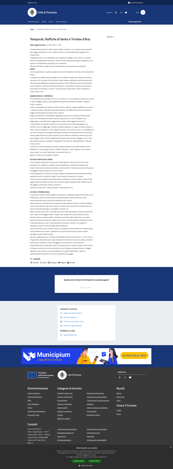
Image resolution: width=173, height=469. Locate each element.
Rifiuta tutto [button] (94, 461)
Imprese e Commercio (64, 404)
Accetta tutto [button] (79, 461)
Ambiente (90, 404)
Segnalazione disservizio (65, 433)
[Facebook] (115, 12)
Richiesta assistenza (64, 440)
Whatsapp (53, 262)
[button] (86, 466)
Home (32, 29)
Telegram (63, 262)
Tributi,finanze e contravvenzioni (98, 400)
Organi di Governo (34, 393)
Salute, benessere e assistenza (97, 408)
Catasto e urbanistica (64, 411)
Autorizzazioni (92, 411)
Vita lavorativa (62, 400)
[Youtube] (125, 12)
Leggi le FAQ (61, 436)
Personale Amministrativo (36, 411)
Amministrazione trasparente (97, 429)
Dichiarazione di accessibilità (96, 440)
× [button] (170, 447)
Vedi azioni (110, 37)
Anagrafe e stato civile (64, 393)
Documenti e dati (33, 415)
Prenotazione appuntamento (67, 429)
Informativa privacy (93, 433)
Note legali (90, 436)
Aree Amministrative (35, 397)
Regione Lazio (32, 2)
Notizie (119, 393)
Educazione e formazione (95, 393)
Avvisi (119, 400)
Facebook (35, 262)
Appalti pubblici (62, 408)
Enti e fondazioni (33, 404)
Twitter (44, 262)
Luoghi (119, 410)
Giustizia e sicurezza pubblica (97, 397)
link (106, 457)
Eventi (119, 414)
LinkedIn (72, 262)
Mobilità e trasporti (63, 418)
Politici (30, 408)
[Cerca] (143, 12)
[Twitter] (120, 12)
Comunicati (120, 397)
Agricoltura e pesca (93, 415)
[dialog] (86, 457)
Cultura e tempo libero (64, 397)
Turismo (60, 415)
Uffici (29, 400)
